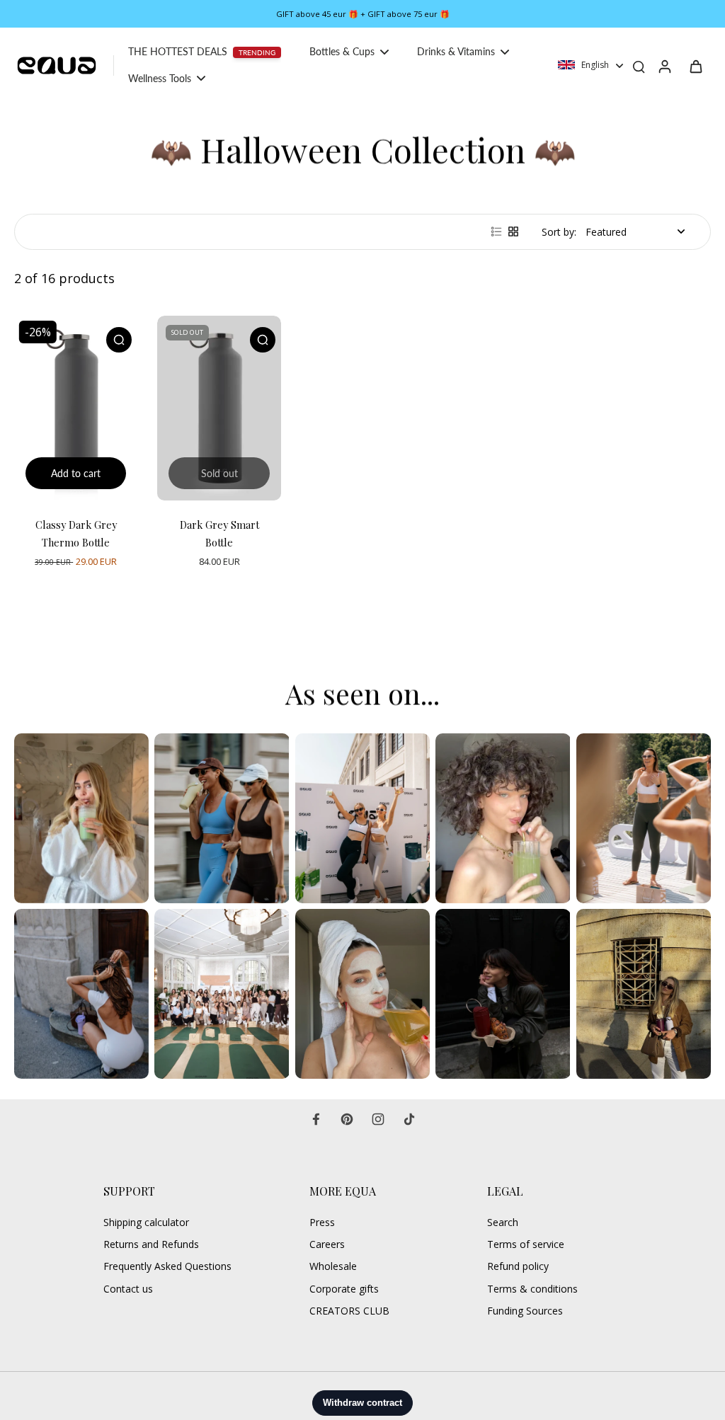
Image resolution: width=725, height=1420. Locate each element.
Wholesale (333, 1266)
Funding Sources (525, 1310)
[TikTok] (409, 1119)
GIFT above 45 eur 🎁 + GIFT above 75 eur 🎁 (363, 13)
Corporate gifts (344, 1288)
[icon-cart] (695, 66)
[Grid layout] (513, 231)
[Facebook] (315, 1119)
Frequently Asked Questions (167, 1266)
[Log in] (664, 65)
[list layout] (496, 231)
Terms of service (525, 1244)
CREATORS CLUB (349, 1310)
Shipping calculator (146, 1222)
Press (322, 1222)
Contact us (128, 1288)
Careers (327, 1244)
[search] (638, 66)
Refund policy (518, 1266)
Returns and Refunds (151, 1244)
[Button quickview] (119, 340)
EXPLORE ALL (56, 646)
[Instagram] (378, 1119)
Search (502, 1222)
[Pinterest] (346, 1119)
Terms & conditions (532, 1288)
